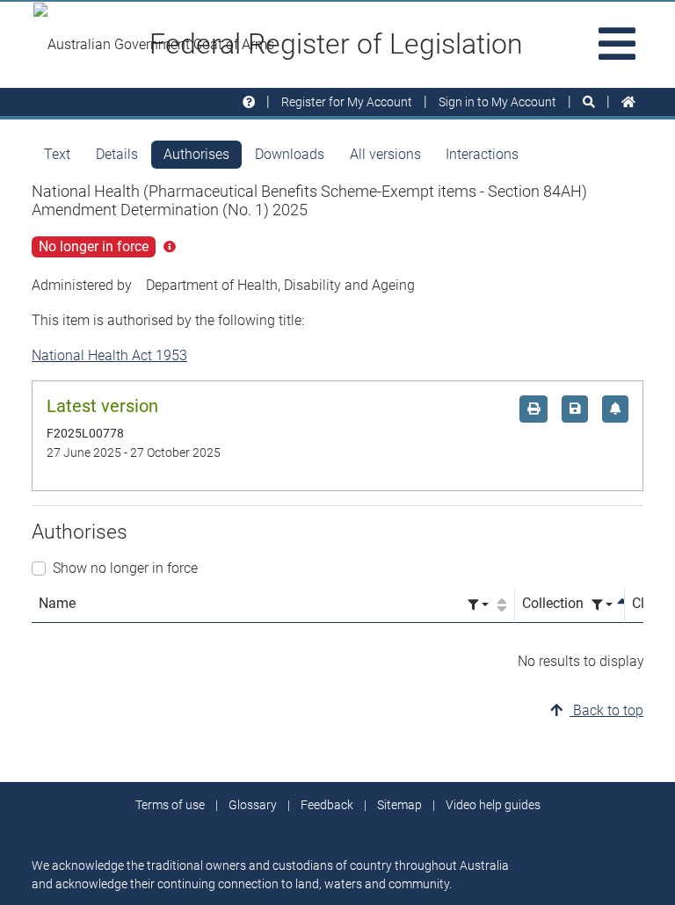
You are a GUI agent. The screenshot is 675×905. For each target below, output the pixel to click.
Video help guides (493, 805)
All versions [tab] (385, 154)
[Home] (628, 102)
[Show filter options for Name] (478, 605)
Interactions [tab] (482, 154)
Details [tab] (117, 154)
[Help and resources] (249, 102)
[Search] (589, 102)
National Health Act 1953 (109, 355)
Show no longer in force (125, 568)
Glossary (253, 805)
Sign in (497, 102)
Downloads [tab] (289, 154)
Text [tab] (57, 154)
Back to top (606, 710)
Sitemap (399, 805)
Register (346, 102)
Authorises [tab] (196, 154)
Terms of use (170, 805)
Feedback (327, 805)
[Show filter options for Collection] (602, 605)
